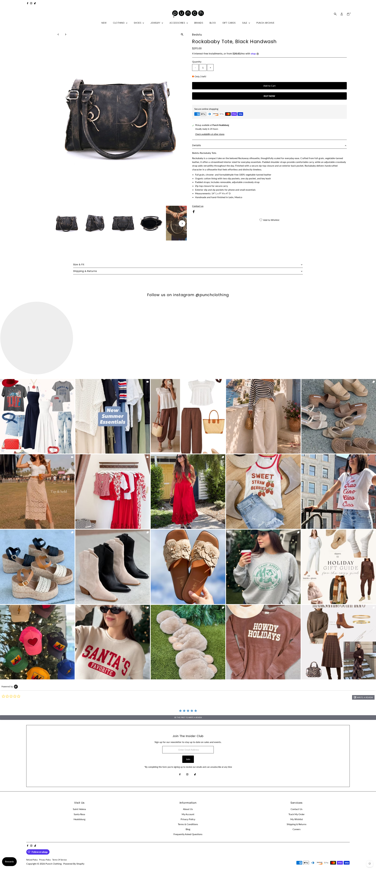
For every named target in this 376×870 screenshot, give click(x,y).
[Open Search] (335, 14)
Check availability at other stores (209, 134)
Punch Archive (265, 23)
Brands (198, 23)
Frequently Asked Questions (187, 834)
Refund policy (32, 860)
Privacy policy (45, 860)
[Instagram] (31, 3)
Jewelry (155, 23)
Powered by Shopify (73, 863)
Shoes (138, 23)
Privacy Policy (188, 819)
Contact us (197, 206)
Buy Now (269, 95)
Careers (297, 829)
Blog (213, 23)
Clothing (119, 23)
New (103, 23)
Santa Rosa (79, 814)
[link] (37, 416)
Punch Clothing (54, 863)
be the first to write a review (188, 717)
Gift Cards (229, 23)
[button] (363, 697)
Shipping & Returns (296, 824)
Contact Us (296, 809)
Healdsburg (79, 819)
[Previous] (58, 34)
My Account (188, 814)
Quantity (196, 61)
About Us (188, 809)
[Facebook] (27, 3)
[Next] (65, 34)
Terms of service (59, 860)
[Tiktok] (34, 3)
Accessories (177, 23)
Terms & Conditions (188, 824)
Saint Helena (79, 809)
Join (188, 759)
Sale (245, 23)
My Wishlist (296, 819)
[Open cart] (348, 14)
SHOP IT (37, 416)
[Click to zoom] (182, 34)
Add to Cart (269, 85)
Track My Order (296, 814)
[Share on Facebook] (193, 212)
